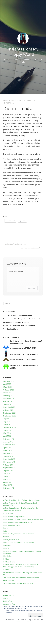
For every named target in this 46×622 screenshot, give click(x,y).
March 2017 (7, 450)
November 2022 (9, 398)
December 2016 (9, 459)
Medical (6, 548)
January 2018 (8, 442)
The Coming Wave (10, 329)
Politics (6, 570)
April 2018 (7, 436)
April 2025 (7, 384)
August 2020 (8, 419)
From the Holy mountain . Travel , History (18, 534)
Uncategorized (16, 100)
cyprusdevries (15, 348)
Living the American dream (15, 244)
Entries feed (7, 601)
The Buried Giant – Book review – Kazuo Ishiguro (21, 577)
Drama (5, 528)
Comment (31, 288)
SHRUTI (5, 100)
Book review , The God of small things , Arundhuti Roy (23, 519)
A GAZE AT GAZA (30, 348)
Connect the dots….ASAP (31, 248)
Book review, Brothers (11, 525)
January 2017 (8, 456)
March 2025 (7, 387)
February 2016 (8, 488)
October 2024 (8, 390)
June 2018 (7, 430)
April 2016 (7, 482)
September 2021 (9, 413)
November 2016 (9, 462)
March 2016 (7, 485)
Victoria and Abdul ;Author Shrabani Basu (18, 583)
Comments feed (9, 604)
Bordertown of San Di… (19, 341)
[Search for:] (14, 303)
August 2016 (8, 471)
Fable (5, 531)
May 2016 (6, 479)
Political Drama (9, 562)
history (6, 537)
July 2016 (6, 473)
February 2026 (8, 381)
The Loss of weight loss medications (17, 315)
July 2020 (6, 422)
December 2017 (9, 445)
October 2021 (8, 410)
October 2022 (8, 401)
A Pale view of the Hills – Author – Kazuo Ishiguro (21, 500)
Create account (9, 595)
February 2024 (9, 396)
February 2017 (8, 453)
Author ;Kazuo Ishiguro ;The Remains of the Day (21, 508)
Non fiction (7, 556)
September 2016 (9, 468)
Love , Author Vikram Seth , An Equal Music (18, 542)
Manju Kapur (8, 545)
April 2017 (7, 448)
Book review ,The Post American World (17, 522)
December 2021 (9, 407)
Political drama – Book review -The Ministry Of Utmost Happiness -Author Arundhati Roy (20, 566)
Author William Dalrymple (12, 511)
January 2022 (8, 404)
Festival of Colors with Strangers (16, 322)
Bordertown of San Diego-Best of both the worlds (22, 319)
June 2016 (6, 476)
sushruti (13, 365)
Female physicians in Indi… (29, 354)
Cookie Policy (8, 612)
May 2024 (7, 393)
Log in (5, 598)
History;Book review (11, 540)
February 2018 (8, 439)
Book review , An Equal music (14, 516)
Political (6, 559)
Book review (8, 514)
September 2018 (9, 427)
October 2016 (8, 465)
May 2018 (7, 433)
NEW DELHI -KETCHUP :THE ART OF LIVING (19, 326)
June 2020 (7, 424)
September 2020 (9, 416)
